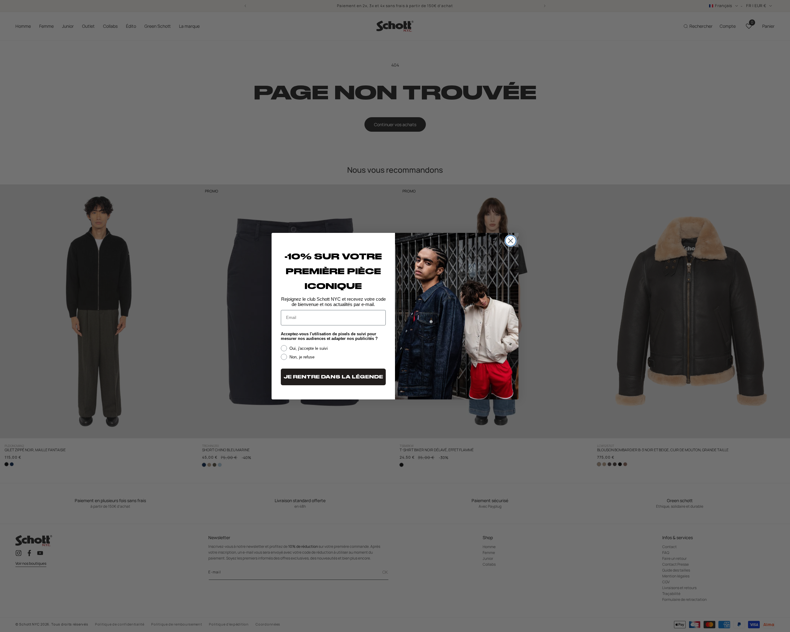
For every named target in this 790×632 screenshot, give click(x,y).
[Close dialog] (510, 240)
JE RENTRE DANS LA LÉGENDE (333, 377)
